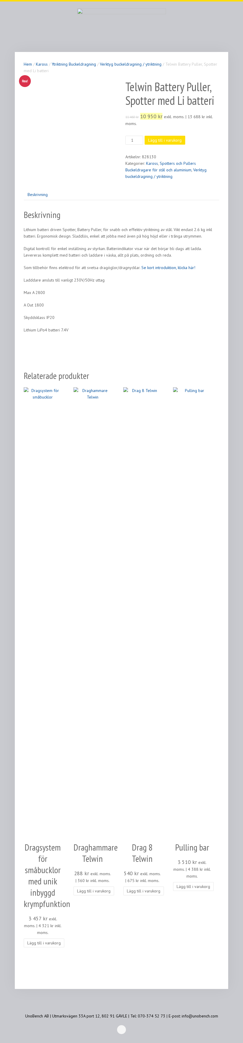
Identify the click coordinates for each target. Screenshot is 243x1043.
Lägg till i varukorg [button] (44, 943)
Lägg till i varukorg (165, 140)
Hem (28, 64)
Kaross (42, 64)
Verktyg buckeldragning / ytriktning (131, 64)
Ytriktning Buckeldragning (74, 64)
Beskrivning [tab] (38, 194)
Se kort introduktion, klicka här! (167, 267)
